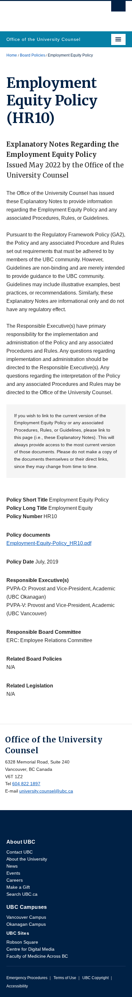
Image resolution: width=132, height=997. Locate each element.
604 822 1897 (26, 783)
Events (13, 873)
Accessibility (17, 986)
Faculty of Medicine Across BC (37, 956)
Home (11, 55)
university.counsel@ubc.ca (46, 791)
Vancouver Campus (26, 917)
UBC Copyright (95, 978)
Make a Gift (18, 887)
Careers (14, 880)
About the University (26, 859)
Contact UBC (19, 852)
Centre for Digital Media (30, 949)
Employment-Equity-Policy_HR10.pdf (48, 543)
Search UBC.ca (21, 894)
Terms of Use (65, 978)
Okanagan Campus (26, 924)
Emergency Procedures (26, 978)
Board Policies (32, 55)
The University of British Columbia (48, 13)
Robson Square (22, 942)
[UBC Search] (118, 8)
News (12, 866)
